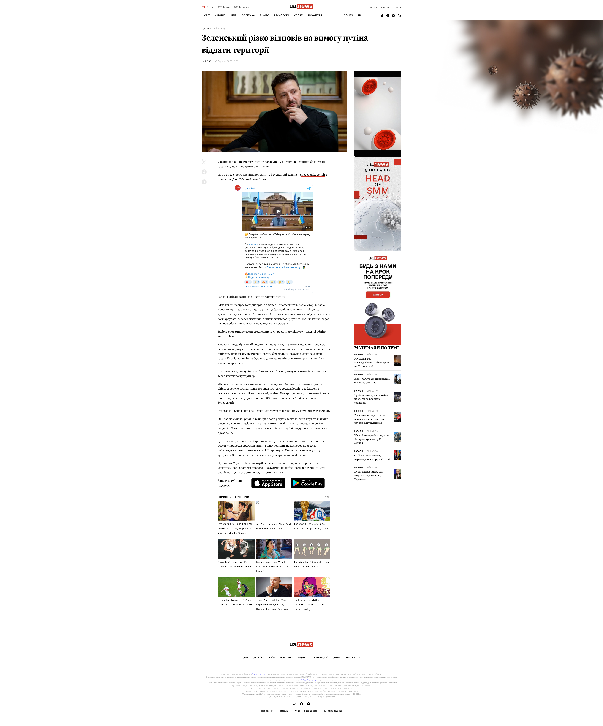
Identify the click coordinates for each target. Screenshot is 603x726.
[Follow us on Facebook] (387, 15)
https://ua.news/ (259, 674)
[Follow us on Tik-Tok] (382, 15)
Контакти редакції (333, 710)
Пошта (348, 15)
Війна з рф (219, 28)
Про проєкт (266, 710)
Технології (281, 15)
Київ (233, 15)
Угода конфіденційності (306, 710)
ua (359, 15)
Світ (207, 15)
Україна (220, 15)
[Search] (399, 15)
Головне (206, 28)
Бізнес (264, 15)
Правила (283, 710)
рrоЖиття (315, 15)
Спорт (298, 15)
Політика (248, 15)
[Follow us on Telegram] (393, 15)
